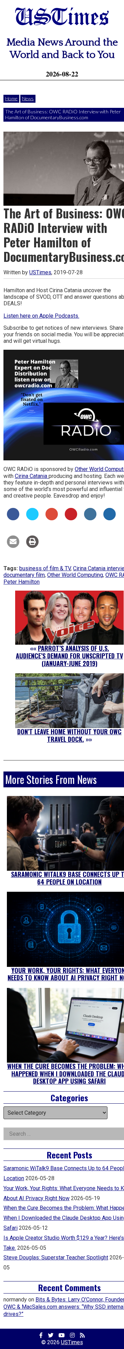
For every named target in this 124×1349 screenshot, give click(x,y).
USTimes (62, 18)
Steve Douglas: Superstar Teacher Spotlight (55, 1257)
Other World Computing (75, 575)
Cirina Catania (32, 476)
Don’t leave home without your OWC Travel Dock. (69, 735)
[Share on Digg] (109, 518)
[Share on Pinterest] (71, 518)
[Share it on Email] (13, 545)
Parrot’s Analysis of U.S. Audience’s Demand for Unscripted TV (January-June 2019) (69, 655)
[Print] (32, 545)
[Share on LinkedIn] (90, 518)
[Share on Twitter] (32, 518)
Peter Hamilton (21, 582)
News (28, 98)
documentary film (24, 575)
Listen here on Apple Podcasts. (41, 316)
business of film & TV (45, 568)
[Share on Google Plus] (51, 518)
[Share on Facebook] (13, 518)
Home (11, 98)
